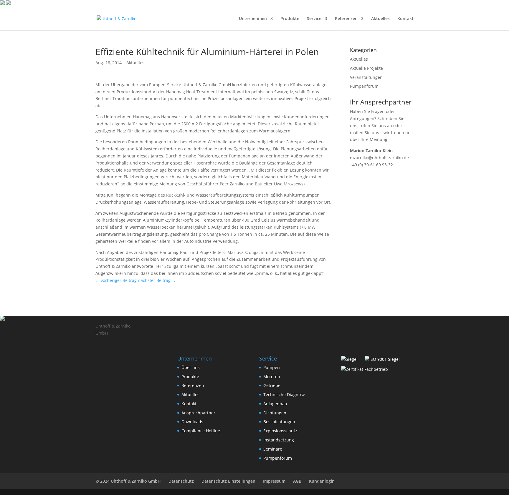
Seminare (272, 449)
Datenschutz (181, 481)
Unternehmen (253, 18)
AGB (297, 481)
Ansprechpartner (198, 413)
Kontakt (405, 18)
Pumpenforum (364, 86)
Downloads (192, 421)
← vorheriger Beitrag (116, 280)
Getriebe (271, 385)
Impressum (274, 481)
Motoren (271, 376)
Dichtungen (274, 413)
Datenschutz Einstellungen (228, 481)
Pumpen (271, 367)
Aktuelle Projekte (366, 68)
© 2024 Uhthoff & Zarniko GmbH (128, 481)
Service (314, 18)
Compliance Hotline (200, 430)
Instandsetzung (278, 440)
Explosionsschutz (280, 430)
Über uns (190, 367)
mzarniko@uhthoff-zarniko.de (379, 157)
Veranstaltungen (366, 77)
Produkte (289, 18)
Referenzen (346, 18)
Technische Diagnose (284, 394)
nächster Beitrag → (157, 280)
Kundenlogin (322, 481)
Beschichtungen (279, 421)
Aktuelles (380, 18)
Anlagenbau (275, 403)
